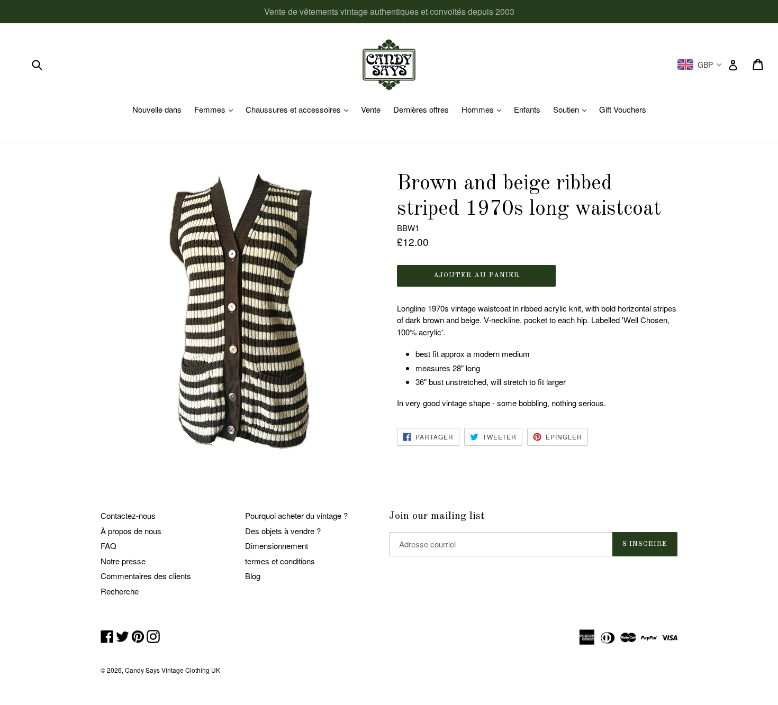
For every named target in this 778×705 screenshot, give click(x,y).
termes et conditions (280, 560)
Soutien (572, 109)
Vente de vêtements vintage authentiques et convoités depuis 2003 (389, 11)
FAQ (108, 545)
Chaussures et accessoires (300, 109)
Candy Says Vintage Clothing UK (172, 669)
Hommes (484, 109)
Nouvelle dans (157, 109)
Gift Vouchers (622, 109)
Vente (371, 109)
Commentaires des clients (146, 575)
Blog (252, 575)
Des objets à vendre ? (283, 530)
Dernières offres (421, 109)
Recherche (120, 591)
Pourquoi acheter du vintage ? (296, 515)
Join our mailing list (437, 516)
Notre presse (123, 560)
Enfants (527, 109)
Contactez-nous (128, 515)
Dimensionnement (276, 545)
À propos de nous (131, 530)
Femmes (216, 109)
